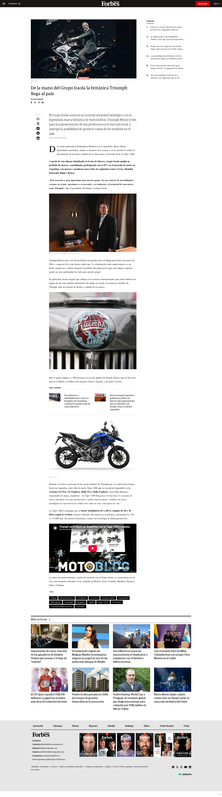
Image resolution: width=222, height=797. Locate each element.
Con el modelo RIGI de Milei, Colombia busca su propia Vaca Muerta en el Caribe (172, 655)
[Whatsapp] (38, 119)
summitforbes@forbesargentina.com (51, 752)
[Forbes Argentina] (111, 3)
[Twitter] (38, 123)
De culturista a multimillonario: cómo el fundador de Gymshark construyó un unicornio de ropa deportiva (77, 401)
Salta (91, 602)
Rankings (129, 726)
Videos (147, 726)
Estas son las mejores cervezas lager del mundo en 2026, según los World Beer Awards (167, 47)
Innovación (38, 726)
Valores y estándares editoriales (71, 767)
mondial (69, 602)
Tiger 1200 (103, 602)
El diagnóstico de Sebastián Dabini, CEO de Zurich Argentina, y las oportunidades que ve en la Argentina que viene (168, 38)
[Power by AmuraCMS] (184, 774)
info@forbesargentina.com (48, 748)
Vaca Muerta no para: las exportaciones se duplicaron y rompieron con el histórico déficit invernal (130, 656)
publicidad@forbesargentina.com (51, 744)
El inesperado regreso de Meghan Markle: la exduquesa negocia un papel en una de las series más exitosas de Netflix (89, 656)
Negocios (93, 726)
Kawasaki (123, 598)
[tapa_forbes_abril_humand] (107, 745)
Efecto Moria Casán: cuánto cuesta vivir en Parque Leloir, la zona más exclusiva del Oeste (171, 698)
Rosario (80, 602)
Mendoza (55, 602)
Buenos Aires (66, 598)
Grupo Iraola (108, 598)
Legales (108, 767)
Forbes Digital (37, 99)
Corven (94, 598)
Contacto (54, 767)
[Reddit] (38, 133)
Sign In (216, 3)
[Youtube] (185, 767)
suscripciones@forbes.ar (51, 756)
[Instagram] (181, 767)
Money (75, 726)
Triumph (117, 602)
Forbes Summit (166, 726)
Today (186, 726)
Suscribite (202, 4)
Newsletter (44, 767)
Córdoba (81, 598)
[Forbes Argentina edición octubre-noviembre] (163, 745)
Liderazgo (57, 726)
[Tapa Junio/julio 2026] (88, 745)
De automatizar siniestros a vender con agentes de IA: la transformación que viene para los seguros (168, 76)
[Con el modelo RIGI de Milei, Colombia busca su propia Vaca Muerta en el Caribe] (172, 636)
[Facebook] (38, 128)
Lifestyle (111, 726)
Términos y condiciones (94, 767)
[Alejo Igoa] (125, 745)
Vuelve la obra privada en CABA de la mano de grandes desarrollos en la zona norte (90, 698)
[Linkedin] (38, 138)
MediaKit (34, 767)
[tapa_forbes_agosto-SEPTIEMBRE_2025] (182, 745)
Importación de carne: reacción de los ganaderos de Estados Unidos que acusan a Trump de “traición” (49, 656)
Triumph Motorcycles (61, 606)
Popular (150, 21)
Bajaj (53, 598)
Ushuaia (80, 606)
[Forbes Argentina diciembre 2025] (144, 745)
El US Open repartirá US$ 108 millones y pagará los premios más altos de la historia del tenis (49, 698)
